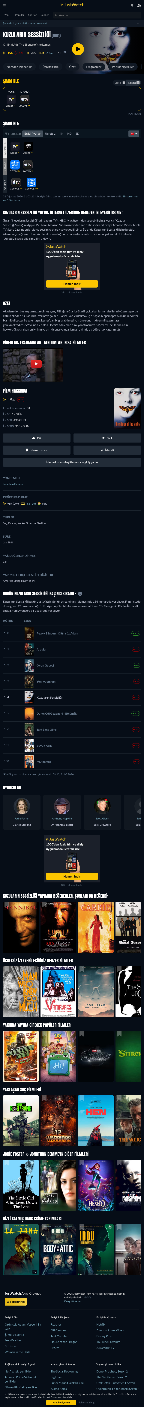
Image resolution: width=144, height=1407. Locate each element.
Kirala (24, 91)
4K (61, 133)
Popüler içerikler (123, 66)
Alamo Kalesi (59, 1388)
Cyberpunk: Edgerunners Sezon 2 (117, 1388)
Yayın (11, 91)
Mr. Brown (11, 1346)
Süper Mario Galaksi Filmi (67, 1383)
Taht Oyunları (59, 1336)
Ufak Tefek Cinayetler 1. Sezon (115, 1383)
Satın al (5, 184)
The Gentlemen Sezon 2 (111, 1377)
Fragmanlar (93, 66)
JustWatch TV (105, 1347)
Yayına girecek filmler (63, 1364)
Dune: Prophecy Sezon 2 (112, 1371)
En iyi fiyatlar (32, 133)
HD (69, 133)
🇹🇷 (132, 133)
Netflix (100, 1324)
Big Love (56, 1377)
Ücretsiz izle (51, 66)
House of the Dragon (64, 1341)
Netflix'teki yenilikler (18, 1371)
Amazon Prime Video (110, 1330)
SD (77, 133)
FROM (55, 1347)
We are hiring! (16, 1301)
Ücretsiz (50, 133)
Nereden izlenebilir (19, 66)
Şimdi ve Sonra (14, 1334)
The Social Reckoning (64, 1371)
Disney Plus (104, 1336)
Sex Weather (13, 1340)
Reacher (56, 1324)
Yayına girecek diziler (108, 1364)
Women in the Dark (17, 1352)
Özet (72, 66)
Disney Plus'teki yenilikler (21, 1387)
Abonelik (5, 148)
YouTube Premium (108, 1341)
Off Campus (58, 1330)
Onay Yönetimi (72, 1301)
